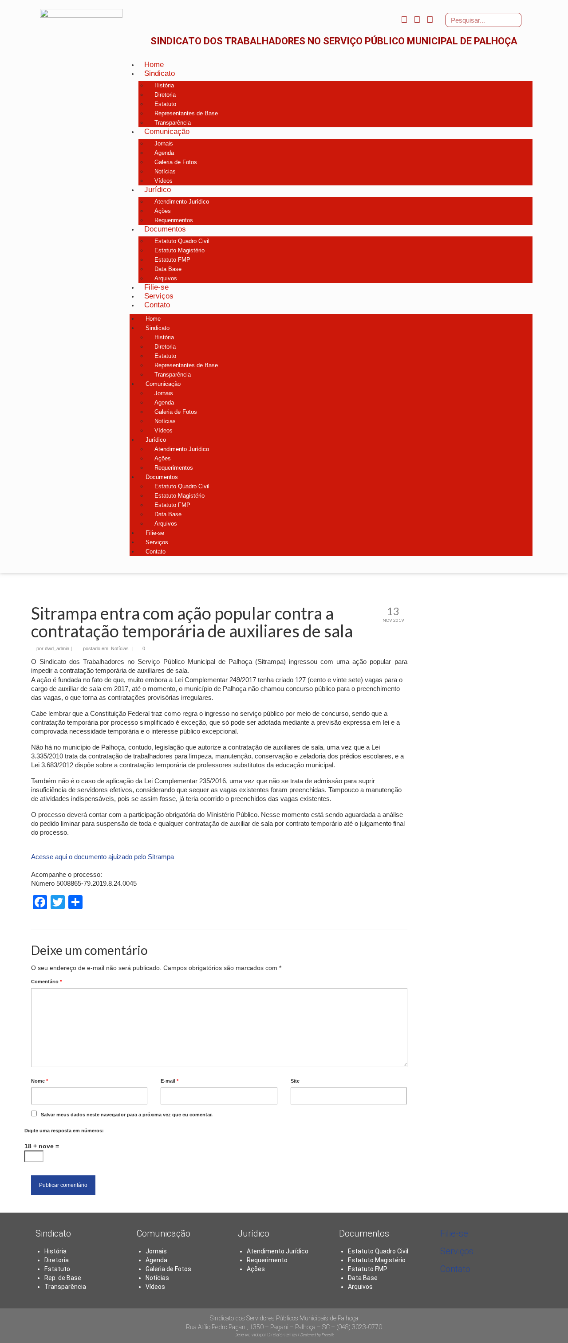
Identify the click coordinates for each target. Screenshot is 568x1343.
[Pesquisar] (514, 20)
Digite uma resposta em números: (64, 1130)
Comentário (46, 981)
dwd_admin (57, 648)
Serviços (456, 1251)
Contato (455, 1269)
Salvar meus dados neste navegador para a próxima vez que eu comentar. (127, 1114)
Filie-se (454, 1233)
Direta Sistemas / (283, 1334)
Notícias (120, 648)
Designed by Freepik (317, 1335)
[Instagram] (416, 19)
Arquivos (360, 1286)
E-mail (169, 1081)
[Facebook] (404, 19)
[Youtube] (430, 19)
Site (295, 1081)
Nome (39, 1081)
